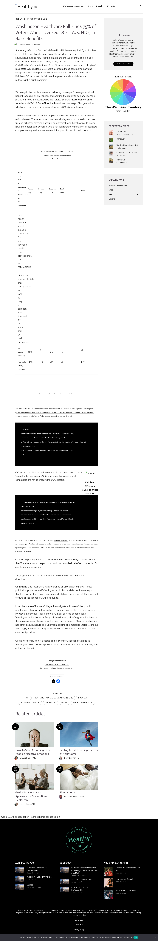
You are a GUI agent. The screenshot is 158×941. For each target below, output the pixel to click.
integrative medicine (30, 703)
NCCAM (64, 703)
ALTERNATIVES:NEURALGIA (39, 877)
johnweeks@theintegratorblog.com (57, 664)
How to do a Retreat (124, 879)
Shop (90, 6)
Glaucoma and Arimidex (81, 879)
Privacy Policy (79, 930)
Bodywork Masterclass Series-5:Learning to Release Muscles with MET (84, 870)
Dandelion (120, 139)
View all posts (123, 64)
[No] (155, 937)
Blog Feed (79, 920)
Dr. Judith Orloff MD (28, 758)
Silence (30, 885)
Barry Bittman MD (71, 758)
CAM (27, 698)
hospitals (83, 698)
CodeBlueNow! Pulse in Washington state (34, 434)
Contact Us (79, 925)
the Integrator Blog (83, 703)
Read (99, 6)
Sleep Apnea (67, 792)
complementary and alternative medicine (54, 698)
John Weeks (25, 44)
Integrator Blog (37, 19)
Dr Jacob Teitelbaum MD (74, 796)
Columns (20, 19)
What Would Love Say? (126, 890)
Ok (136, 937)
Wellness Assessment (73, 6)
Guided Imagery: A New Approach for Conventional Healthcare (31, 796)
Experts (111, 6)
